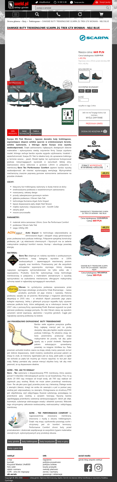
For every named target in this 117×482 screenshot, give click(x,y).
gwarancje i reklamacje (52, 474)
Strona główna (13, 21)
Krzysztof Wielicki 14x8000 (18, 464)
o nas (9, 460)
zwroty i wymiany (50, 472)
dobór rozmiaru (14, 469)
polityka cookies (50, 464)
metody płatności (50, 469)
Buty (24, 21)
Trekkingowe (34, 21)
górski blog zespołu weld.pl (90, 460)
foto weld (11, 467)
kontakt (10, 462)
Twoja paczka (79, 2)
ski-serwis (12, 474)
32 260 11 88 (62, 2)
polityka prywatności (52, 462)
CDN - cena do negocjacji (18, 472)
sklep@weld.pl (44, 2)
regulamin (47, 460)
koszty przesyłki (50, 467)
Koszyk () (105, 2)
